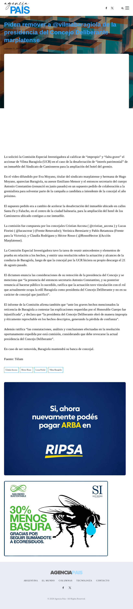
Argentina (31, 581)
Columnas (65, 581)
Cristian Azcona (11, 370)
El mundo (48, 581)
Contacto (102, 581)
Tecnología (84, 581)
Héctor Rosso (26, 370)
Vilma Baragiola (56, 370)
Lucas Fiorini (40, 370)
